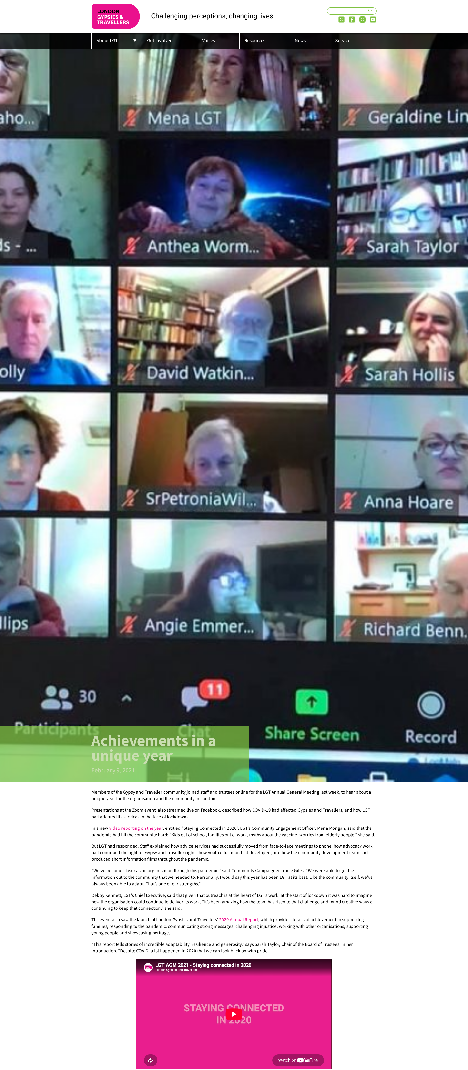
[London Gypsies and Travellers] (115, 16)
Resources (254, 40)
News (300, 40)
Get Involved (160, 40)
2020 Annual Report (238, 919)
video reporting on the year (136, 828)
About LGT (107, 40)
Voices (208, 40)
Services (343, 40)
